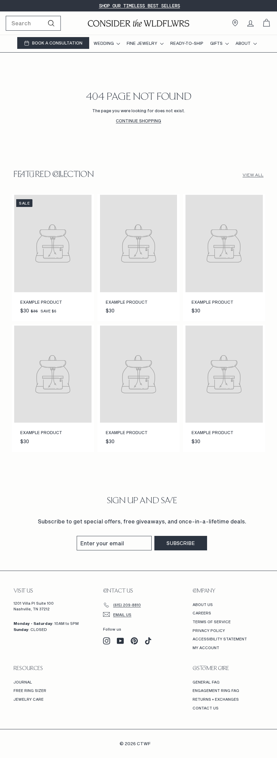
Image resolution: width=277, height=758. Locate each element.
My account (206, 647)
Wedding (104, 43)
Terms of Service (212, 621)
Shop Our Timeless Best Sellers (139, 6)
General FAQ (206, 682)
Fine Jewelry (142, 43)
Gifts (217, 43)
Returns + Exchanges (216, 699)
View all (253, 175)
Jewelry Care (29, 699)
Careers (202, 613)
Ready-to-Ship (186, 43)
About (243, 43)
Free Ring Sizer (30, 690)
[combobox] (33, 23)
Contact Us (206, 708)
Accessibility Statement (220, 639)
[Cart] (266, 23)
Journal (23, 682)
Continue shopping (138, 120)
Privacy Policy (209, 630)
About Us (203, 604)
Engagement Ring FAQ (216, 690)
